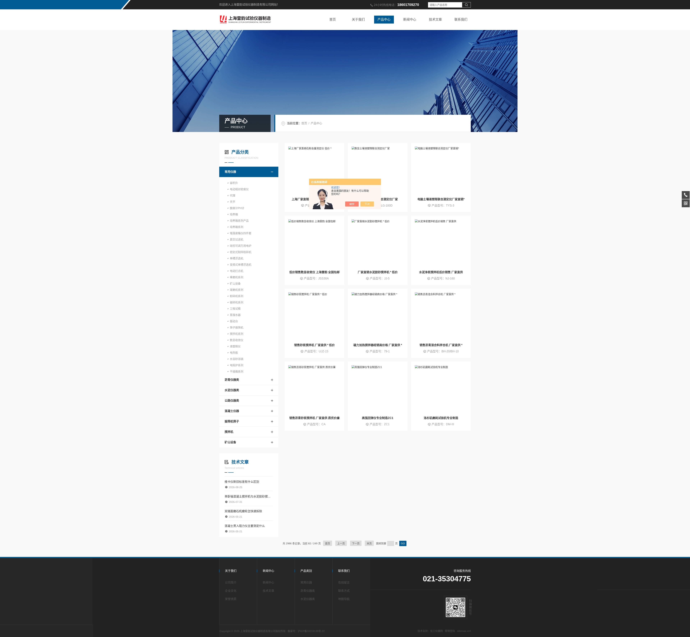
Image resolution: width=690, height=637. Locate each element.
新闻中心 (409, 19)
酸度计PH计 (237, 208)
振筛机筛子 (232, 421)
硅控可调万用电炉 (240, 245)
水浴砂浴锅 (236, 358)
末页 (369, 543)
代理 (232, 195)
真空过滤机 (236, 239)
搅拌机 (229, 431)
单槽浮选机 (236, 258)
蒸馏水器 (235, 314)
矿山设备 (235, 283)
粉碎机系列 (236, 296)
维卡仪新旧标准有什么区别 (242, 481)
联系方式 (344, 590)
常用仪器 (230, 171)
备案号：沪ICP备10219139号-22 (306, 631)
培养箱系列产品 (239, 220)
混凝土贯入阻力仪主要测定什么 (245, 525)
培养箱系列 (236, 226)
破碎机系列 (236, 302)
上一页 (341, 543)
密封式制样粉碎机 (240, 252)
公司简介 (230, 582)
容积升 (234, 182)
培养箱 (234, 214)
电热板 (234, 352)
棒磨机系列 (236, 277)
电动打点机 (236, 270)
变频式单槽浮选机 (240, 264)
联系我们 (460, 19)
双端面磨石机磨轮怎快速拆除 (243, 511)
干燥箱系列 (236, 371)
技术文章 (435, 19)
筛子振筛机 (236, 327)
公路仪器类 (232, 400)
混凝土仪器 (232, 411)
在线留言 (344, 582)
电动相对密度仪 (239, 189)
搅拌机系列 (236, 333)
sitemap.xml (464, 630)
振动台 (234, 321)
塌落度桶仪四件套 (240, 233)
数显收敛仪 (236, 340)
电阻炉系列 (236, 365)
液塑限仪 (235, 346)
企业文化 (230, 590)
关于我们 (358, 19)
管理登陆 (450, 630)
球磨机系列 (236, 289)
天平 (232, 201)
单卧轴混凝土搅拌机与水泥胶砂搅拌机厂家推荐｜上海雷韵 (249, 496)
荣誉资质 (230, 599)
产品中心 (384, 19)
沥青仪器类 (232, 379)
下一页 (356, 543)
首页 (332, 19)
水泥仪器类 (232, 390)
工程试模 (235, 308)
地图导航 (344, 599)
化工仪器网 (436, 630)
